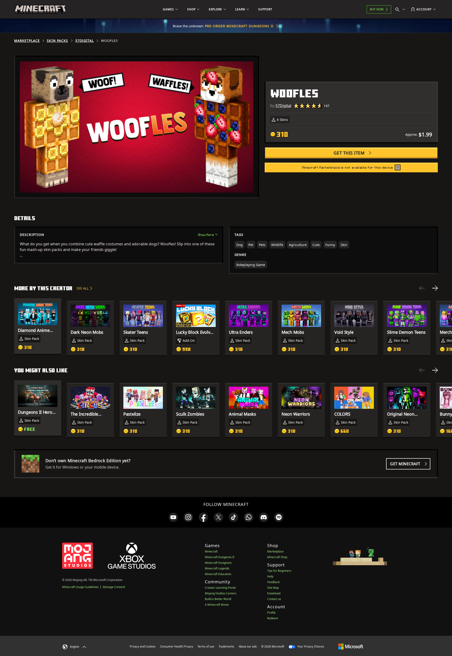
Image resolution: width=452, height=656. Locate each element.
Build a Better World (218, 599)
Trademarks (226, 646)
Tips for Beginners (279, 571)
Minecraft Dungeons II (219, 557)
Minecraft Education (218, 574)
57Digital (84, 41)
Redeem (272, 618)
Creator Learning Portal (220, 588)
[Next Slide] (435, 288)
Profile (271, 613)
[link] (173, 517)
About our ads (248, 646)
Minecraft (211, 551)
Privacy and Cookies (143, 646)
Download (273, 593)
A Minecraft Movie (217, 605)
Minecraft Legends (217, 568)
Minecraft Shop (277, 557)
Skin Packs (57, 41)
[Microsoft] (350, 646)
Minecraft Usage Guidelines (80, 586)
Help (270, 576)
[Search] (401, 9)
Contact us (274, 599)
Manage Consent (114, 586)
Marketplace (27, 41)
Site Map (273, 588)
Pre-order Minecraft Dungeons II (239, 26)
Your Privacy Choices (310, 646)
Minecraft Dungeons (218, 563)
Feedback (273, 582)
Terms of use (206, 646)
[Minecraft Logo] (40, 9)
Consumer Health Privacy (176, 646)
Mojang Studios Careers (220, 593)
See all (83, 288)
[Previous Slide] (422, 288)
